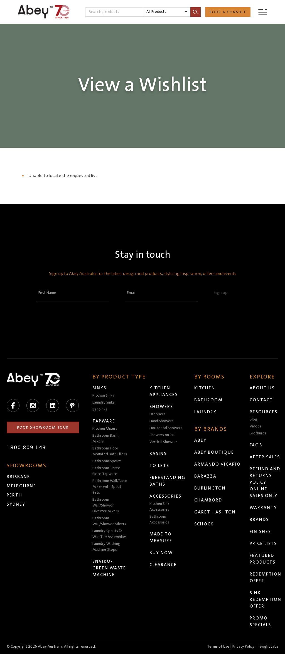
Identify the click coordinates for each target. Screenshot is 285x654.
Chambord (208, 500)
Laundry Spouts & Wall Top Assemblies (109, 534)
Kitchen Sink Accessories (159, 506)
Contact (261, 399)
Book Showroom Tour (43, 427)
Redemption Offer (265, 577)
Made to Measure (160, 537)
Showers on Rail (162, 435)
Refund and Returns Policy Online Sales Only (265, 482)
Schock (204, 524)
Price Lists (263, 543)
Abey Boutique (214, 452)
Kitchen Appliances (163, 391)
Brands (259, 519)
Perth (14, 495)
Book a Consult (228, 12)
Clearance (163, 564)
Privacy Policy (243, 646)
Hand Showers (161, 421)
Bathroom (208, 399)
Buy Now (161, 552)
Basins (158, 453)
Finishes (260, 531)
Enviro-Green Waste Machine (109, 568)
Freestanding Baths (167, 481)
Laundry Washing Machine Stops (106, 547)
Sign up (220, 292)
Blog (253, 419)
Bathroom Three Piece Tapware (106, 471)
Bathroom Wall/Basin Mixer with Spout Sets (109, 487)
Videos (255, 426)
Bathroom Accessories (159, 519)
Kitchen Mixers (104, 428)
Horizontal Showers (165, 428)
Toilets (159, 465)
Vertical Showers (163, 442)
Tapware (103, 421)
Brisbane (18, 476)
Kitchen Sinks (103, 395)
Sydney (16, 504)
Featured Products (263, 559)
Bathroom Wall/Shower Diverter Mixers (105, 505)
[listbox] (166, 12)
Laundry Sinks (103, 402)
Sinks (99, 387)
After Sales (265, 456)
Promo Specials (260, 621)
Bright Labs (269, 646)
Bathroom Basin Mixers (105, 438)
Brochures (258, 433)
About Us (262, 387)
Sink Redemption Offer (265, 599)
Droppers (157, 414)
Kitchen (204, 387)
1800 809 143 (26, 447)
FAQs (256, 445)
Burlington (210, 488)
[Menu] (262, 11)
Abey (200, 440)
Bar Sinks (99, 409)
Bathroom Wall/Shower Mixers (109, 521)
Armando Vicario (217, 464)
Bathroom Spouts (107, 461)
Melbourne (21, 485)
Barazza (205, 476)
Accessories (165, 496)
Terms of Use (218, 646)
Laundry (205, 411)
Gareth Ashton (215, 512)
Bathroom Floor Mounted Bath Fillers (109, 451)
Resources (263, 411)
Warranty (263, 507)
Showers (161, 406)
